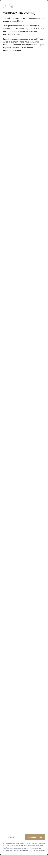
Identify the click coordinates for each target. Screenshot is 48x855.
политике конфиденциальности (27, 847)
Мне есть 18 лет (35, 837)
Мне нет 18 (13, 837)
